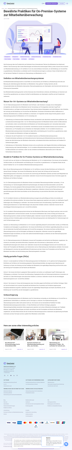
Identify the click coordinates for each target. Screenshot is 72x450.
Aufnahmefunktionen (54, 380)
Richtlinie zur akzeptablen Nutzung (55, 405)
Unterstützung (6, 410)
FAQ (48, 400)
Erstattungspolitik (29, 405)
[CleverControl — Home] (9, 3)
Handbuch (28, 401)
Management (7, 56)
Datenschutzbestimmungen (9, 405)
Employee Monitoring (24, 56)
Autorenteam (6, 403)
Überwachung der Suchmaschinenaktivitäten (13, 394)
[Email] (17, 375)
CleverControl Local (7, 385)
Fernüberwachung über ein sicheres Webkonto (35, 382)
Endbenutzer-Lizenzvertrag (31, 412)
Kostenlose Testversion (51, 3)
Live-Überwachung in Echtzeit (32, 384)
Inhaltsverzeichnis (29, 414)
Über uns (5, 401)
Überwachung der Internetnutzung (14, 388)
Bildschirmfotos (51, 382)
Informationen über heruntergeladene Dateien (35, 403)
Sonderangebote (29, 416)
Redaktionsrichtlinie (8, 407)
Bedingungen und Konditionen (54, 403)
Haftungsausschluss (52, 401)
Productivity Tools (47, 56)
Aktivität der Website (8, 391)
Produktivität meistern (30, 392)
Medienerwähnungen (30, 400)
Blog (6, 8)
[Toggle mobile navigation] (67, 3)
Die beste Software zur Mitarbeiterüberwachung (13, 412)
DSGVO (5, 414)
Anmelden (61, 3)
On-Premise (24, 59)
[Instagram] (5, 375)
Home (3, 8)
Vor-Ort (5, 384)
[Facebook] (8, 375)
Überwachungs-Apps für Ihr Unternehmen (34, 391)
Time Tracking (8, 59)
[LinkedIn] (14, 375)
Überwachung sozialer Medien (34, 388)
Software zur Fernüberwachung (35, 380)
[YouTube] (11, 375)
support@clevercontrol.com (9, 371)
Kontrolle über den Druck (53, 385)
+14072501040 (7, 372)
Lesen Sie (19, 349)
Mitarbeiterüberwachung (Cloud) (10, 382)
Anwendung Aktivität (8, 392)
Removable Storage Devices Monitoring (56, 384)
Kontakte (27, 410)
